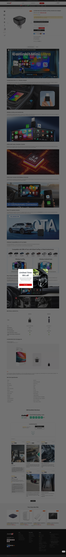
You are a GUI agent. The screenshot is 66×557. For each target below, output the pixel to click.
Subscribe (25, 284)
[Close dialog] (47, 270)
